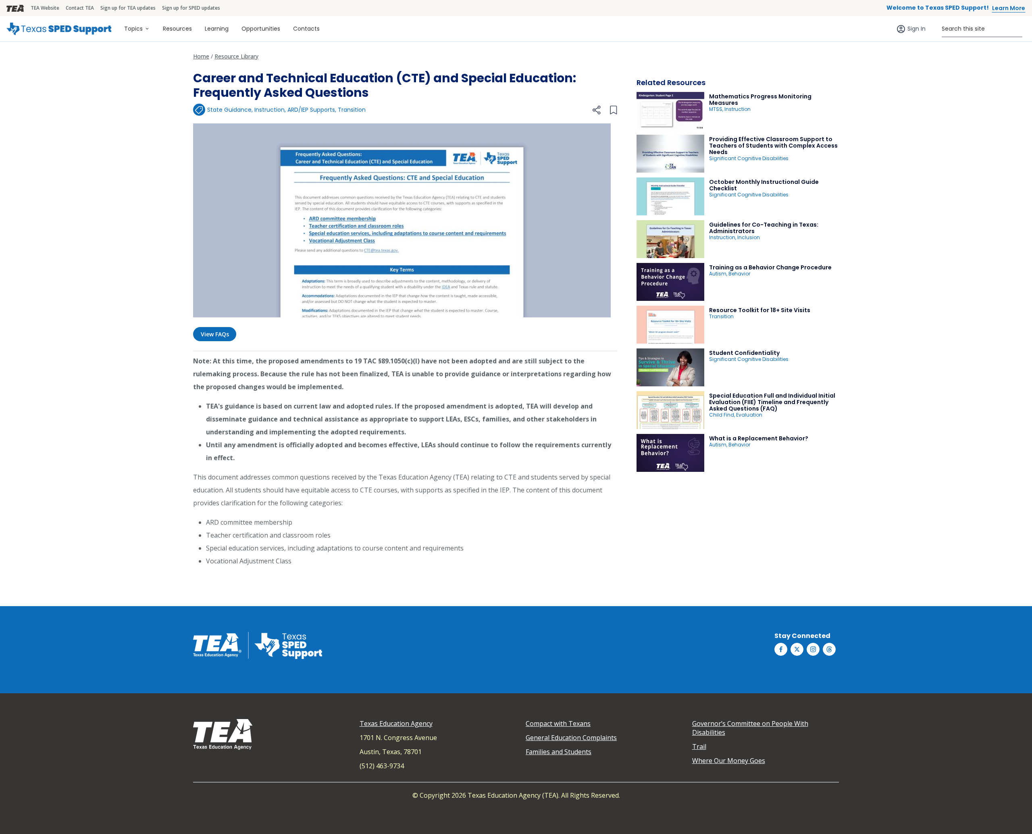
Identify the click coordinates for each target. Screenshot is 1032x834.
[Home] (58, 28)
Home (201, 56)
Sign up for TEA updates (128, 7)
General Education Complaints (571, 737)
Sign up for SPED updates (191, 7)
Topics (133, 29)
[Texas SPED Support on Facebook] (780, 649)
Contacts (306, 29)
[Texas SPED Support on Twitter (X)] (797, 649)
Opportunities (260, 29)
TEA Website (45, 7)
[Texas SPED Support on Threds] (829, 649)
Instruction (269, 110)
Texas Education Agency (396, 723)
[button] (596, 110)
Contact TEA (80, 7)
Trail (699, 746)
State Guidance (229, 110)
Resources (177, 29)
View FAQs (215, 334)
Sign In (916, 29)
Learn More (1008, 8)
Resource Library (236, 56)
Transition (352, 110)
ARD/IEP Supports (311, 110)
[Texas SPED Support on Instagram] (813, 649)
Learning (217, 29)
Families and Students (558, 751)
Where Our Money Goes (728, 760)
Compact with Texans (558, 723)
